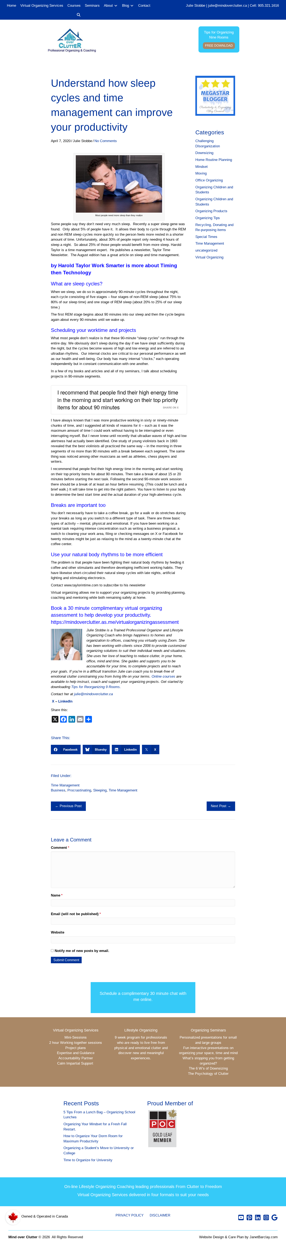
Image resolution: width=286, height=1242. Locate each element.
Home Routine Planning (213, 160)
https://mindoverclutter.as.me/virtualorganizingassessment (115, 622)
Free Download (219, 45)
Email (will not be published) (76, 914)
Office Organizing (209, 180)
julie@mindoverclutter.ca (227, 6)
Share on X (171, 407)
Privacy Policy (130, 1215)
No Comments (105, 141)
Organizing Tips (207, 218)
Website (57, 932)
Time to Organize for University (87, 1160)
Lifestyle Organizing (140, 1030)
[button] (78, 15)
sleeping (100, 790)
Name (57, 895)
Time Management (209, 243)
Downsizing (204, 153)
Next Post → (221, 806)
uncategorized (206, 250)
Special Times (206, 237)
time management (123, 790)
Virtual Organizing (209, 257)
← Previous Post (68, 806)
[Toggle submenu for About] (115, 5)
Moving (201, 173)
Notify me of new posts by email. (82, 951)
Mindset (201, 167)
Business (58, 790)
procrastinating (79, 790)
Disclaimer (160, 1215)
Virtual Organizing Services (75, 1030)
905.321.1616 (268, 6)
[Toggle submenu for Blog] (131, 5)
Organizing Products (211, 211)
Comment (60, 848)
